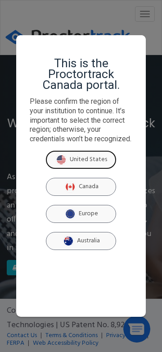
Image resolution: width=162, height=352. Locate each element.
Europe (88, 213)
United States (88, 159)
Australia (88, 241)
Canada (89, 186)
